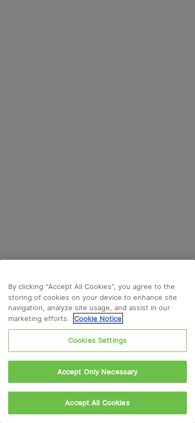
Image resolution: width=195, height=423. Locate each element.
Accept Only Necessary (97, 371)
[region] (97, 341)
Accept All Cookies (97, 402)
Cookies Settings (97, 340)
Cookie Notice (98, 318)
